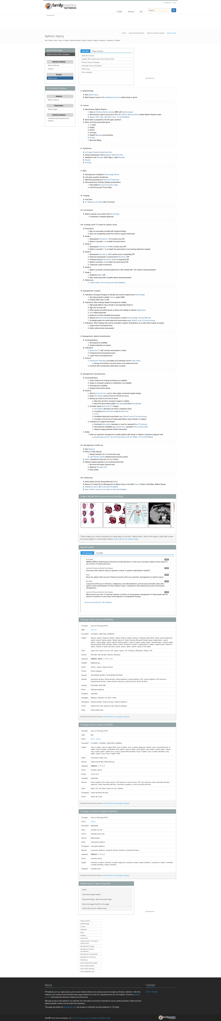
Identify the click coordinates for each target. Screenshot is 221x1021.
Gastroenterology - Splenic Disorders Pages (97, 899)
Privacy (80, 1018)
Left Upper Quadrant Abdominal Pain (98, 152)
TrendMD (99, 553)
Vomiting (88, 162)
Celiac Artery (136, 360)
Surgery (59, 74)
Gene (92, 312)
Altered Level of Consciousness (143, 320)
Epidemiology (84, 924)
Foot (91, 125)
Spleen (99, 275)
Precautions (84, 938)
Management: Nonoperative (89, 954)
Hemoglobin (98, 396)
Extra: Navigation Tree (87, 971)
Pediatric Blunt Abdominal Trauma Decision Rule (98, 59)
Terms (74, 1018)
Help (174, 3)
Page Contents (97, 51)
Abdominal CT (95, 350)
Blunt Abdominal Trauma (111, 97)
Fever (96, 414)
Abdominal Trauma (88, 55)
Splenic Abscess (53, 65)
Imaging (83, 935)
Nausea (88, 160)
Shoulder (100, 157)
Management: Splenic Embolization (87, 950)
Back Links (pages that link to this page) (95, 904)
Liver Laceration (87, 72)
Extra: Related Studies (87, 966)
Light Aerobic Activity (97, 457)
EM (141, 11)
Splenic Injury (52, 78)
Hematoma (103, 239)
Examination (58, 105)
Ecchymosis (103, 185)
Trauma (112, 297)
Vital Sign (119, 403)
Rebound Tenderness (111, 179)
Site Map (94, 1018)
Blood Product (102, 318)
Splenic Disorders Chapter (155, 33)
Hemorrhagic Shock (111, 174)
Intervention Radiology (98, 360)
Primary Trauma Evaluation (91, 62)
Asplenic (51, 69)
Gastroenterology (54, 50)
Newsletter (101, 1018)
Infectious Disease (58, 62)
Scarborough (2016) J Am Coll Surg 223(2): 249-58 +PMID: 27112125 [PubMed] (123, 437)
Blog (108, 1018)
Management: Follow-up (88, 957)
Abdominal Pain (107, 411)
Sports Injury (93, 94)
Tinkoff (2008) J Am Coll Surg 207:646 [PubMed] (107, 282)
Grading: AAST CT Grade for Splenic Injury (89, 942)
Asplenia (91, 449)
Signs (82, 932)
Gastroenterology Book (136, 33)
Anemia (131, 318)
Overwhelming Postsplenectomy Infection (58, 119)
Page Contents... (85, 921)
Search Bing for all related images (126, 539)
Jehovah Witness (144, 318)
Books (131, 11)
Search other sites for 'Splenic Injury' (94, 908)
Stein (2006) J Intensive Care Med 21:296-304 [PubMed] (105, 489)
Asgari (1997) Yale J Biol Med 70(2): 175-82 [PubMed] (109, 117)
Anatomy (59, 96)
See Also (85, 51)
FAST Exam (86, 69)
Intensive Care (101, 393)
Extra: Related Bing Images (88, 963)
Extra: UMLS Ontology (87, 968)
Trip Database (87, 553)
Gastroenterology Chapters (91, 894)
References (84, 960)
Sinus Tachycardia (140, 427)
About (87, 1018)
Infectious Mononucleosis (105, 112)
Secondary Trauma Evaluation (92, 66)
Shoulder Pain (123, 411)
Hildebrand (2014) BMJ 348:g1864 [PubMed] (101, 487)
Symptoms (83, 929)
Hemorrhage (114, 214)
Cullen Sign (113, 185)
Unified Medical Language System (116, 717)
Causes (82, 926)
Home (119, 11)
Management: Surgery (87, 946)
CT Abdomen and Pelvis (94, 202)
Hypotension (141, 310)
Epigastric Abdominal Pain (113, 155)
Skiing (97, 135)
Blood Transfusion (140, 424)
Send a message (151, 992)
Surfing (92, 137)
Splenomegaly (52, 109)
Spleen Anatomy (53, 100)
